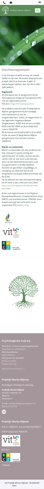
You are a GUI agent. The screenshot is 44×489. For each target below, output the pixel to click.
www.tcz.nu (22, 205)
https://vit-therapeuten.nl (22, 103)
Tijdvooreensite (24, 485)
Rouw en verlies (9, 361)
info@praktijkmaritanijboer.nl (21, 403)
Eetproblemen (8, 355)
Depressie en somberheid (14, 349)
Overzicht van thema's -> (13, 368)
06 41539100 (11, 406)
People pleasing (9, 364)
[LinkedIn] (40, 2)
